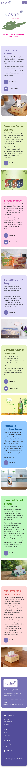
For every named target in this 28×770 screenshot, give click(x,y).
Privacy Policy (7, 744)
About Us (6, 733)
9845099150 (20, 700)
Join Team (6, 724)
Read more (12, 82)
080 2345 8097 (10, 700)
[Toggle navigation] (24, 2)
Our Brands (6, 719)
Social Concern (7, 735)
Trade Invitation (8, 721)
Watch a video (13, 89)
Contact (6, 746)
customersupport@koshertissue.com (13, 705)
